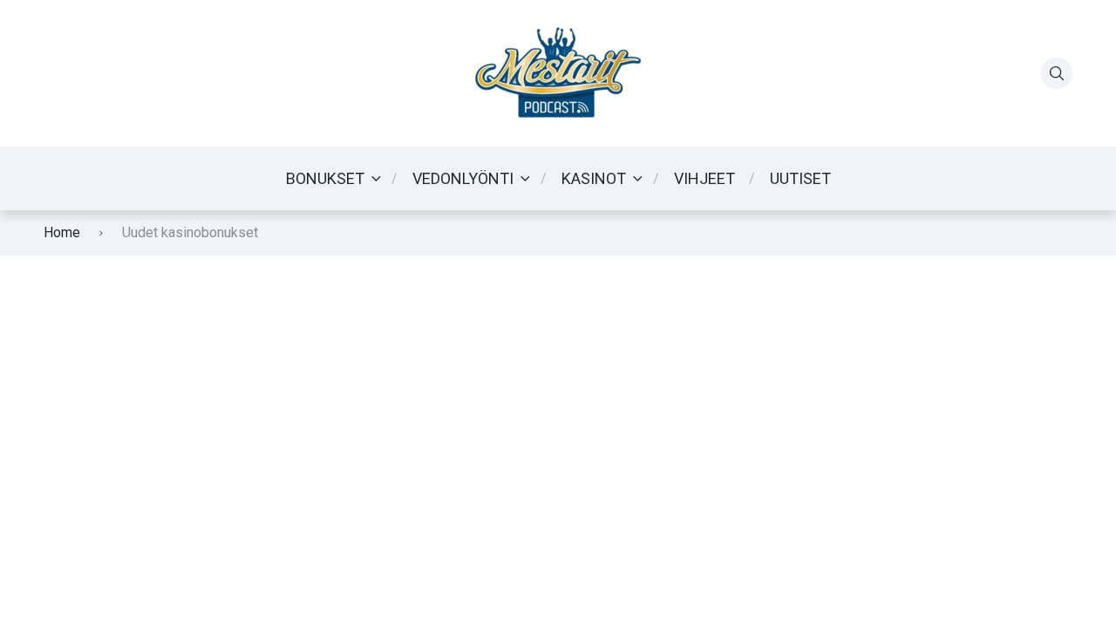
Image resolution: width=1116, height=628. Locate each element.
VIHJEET (704, 178)
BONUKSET (325, 178)
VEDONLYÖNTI (463, 178)
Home (62, 232)
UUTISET (800, 178)
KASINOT (593, 178)
